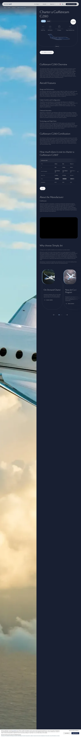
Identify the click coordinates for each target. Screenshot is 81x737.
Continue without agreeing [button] (74, 730)
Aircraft (9, 7)
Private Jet (13, 7)
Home (5, 7)
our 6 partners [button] (14, 730)
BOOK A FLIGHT (48, 52)
